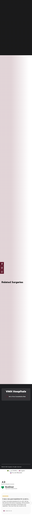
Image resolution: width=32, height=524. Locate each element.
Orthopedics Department (8, 443)
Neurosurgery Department (8, 432)
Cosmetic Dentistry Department (10, 427)
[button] (31, 503)
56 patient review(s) (10, 484)
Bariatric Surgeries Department (9, 424)
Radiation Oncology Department (10, 444)
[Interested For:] (16, 269)
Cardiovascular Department (8, 426)
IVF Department (6, 433)
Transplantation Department (9, 446)
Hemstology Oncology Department (10, 430)
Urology (4, 447)
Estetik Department (6, 429)
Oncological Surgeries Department (10, 440)
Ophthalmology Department (9, 441)
